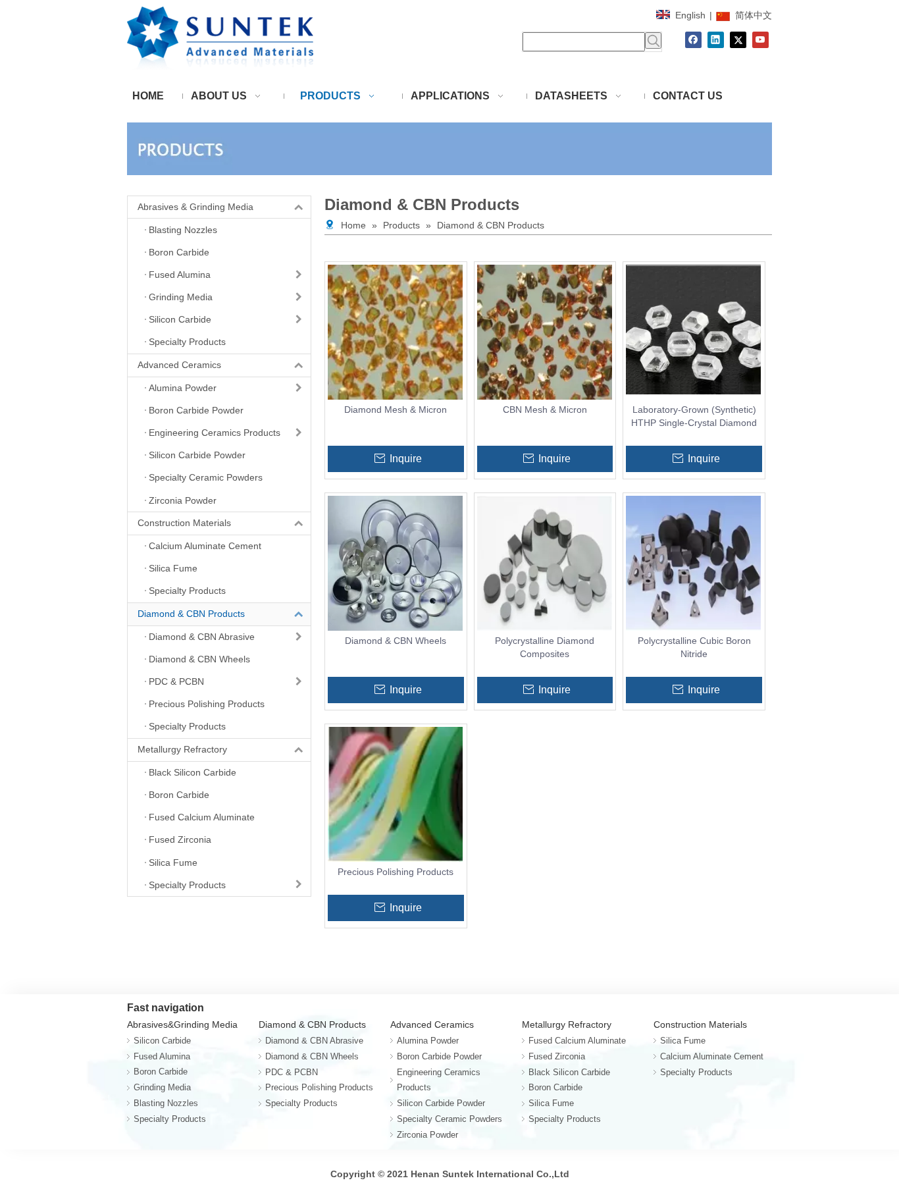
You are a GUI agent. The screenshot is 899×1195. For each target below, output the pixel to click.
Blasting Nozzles (166, 1103)
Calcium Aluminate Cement (711, 1056)
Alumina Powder (428, 1041)
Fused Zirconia (556, 1056)
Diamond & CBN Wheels (395, 640)
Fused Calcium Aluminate (577, 1041)
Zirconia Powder (427, 1135)
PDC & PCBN (291, 1072)
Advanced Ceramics (179, 364)
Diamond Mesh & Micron (395, 409)
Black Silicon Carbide (569, 1072)
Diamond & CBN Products (191, 613)
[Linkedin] (715, 40)
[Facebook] (693, 40)
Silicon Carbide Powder (441, 1103)
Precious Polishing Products (395, 871)
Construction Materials (184, 523)
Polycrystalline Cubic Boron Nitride (694, 647)
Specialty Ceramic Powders (449, 1119)
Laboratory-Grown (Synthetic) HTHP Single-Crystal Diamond (694, 416)
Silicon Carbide (162, 1041)
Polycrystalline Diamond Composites (544, 647)
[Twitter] (738, 40)
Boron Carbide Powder (439, 1056)
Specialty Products (170, 1119)
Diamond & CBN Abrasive (314, 1041)
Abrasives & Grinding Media (195, 206)
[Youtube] (760, 40)
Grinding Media (162, 1087)
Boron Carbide (161, 1071)
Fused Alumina (162, 1056)
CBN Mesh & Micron (545, 409)
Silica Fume (551, 1103)
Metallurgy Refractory (182, 749)
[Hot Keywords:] (653, 40)
